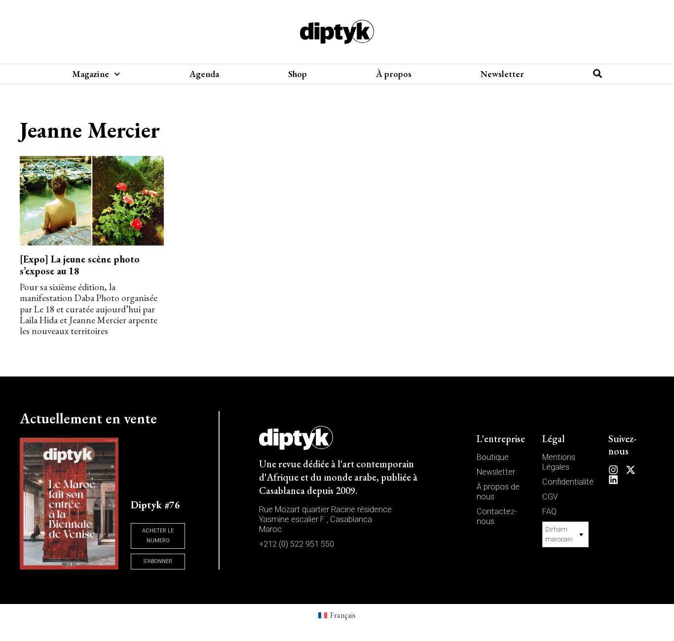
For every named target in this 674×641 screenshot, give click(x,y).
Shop (297, 74)
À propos (394, 74)
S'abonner (158, 561)
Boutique (493, 457)
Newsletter (502, 74)
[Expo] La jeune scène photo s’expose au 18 (80, 265)
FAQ (549, 511)
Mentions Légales (558, 462)
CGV (550, 496)
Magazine (90, 74)
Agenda (204, 74)
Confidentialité (568, 482)
